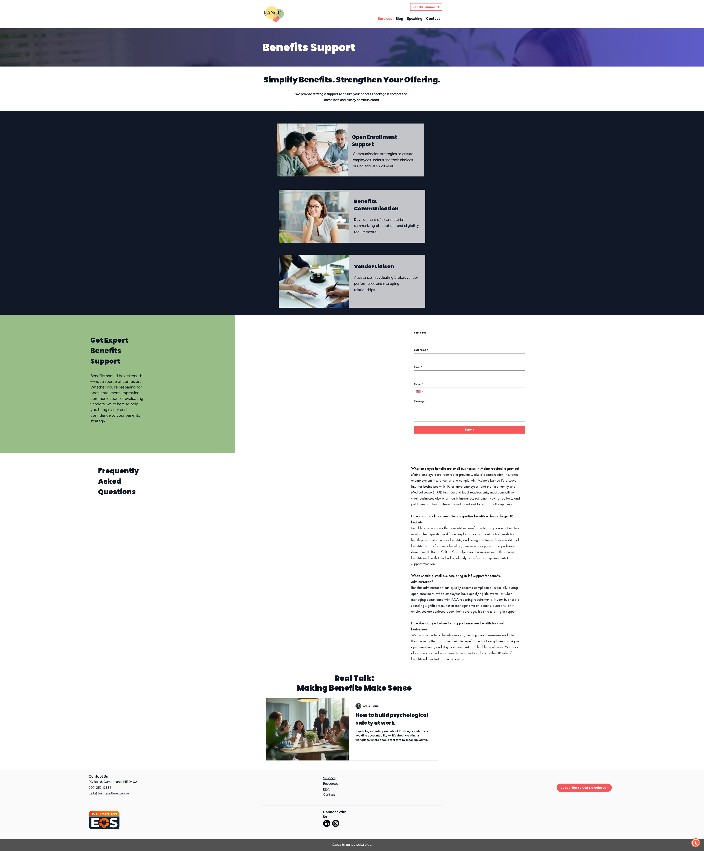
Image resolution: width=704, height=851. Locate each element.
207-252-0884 (100, 788)
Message (420, 401)
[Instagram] (335, 823)
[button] (584, 788)
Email (418, 367)
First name (420, 332)
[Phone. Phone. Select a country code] (419, 391)
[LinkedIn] (326, 823)
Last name (421, 349)
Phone (418, 384)
